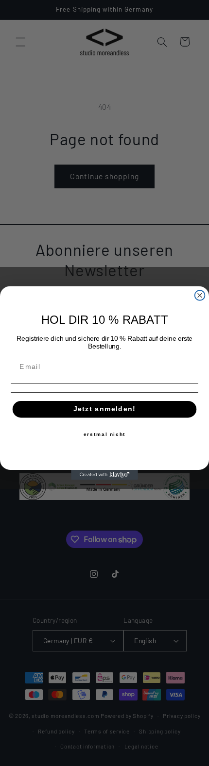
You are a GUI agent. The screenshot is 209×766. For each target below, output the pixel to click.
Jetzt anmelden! (104, 409)
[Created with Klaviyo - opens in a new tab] (104, 475)
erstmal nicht (105, 434)
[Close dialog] (200, 295)
